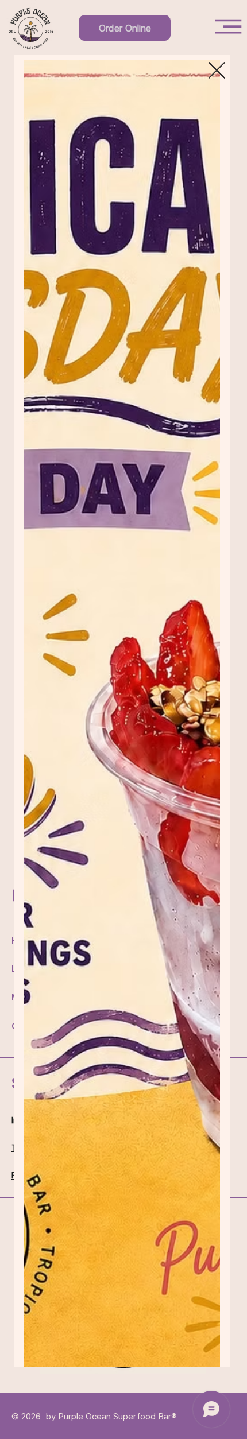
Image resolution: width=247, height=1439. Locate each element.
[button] (217, 71)
